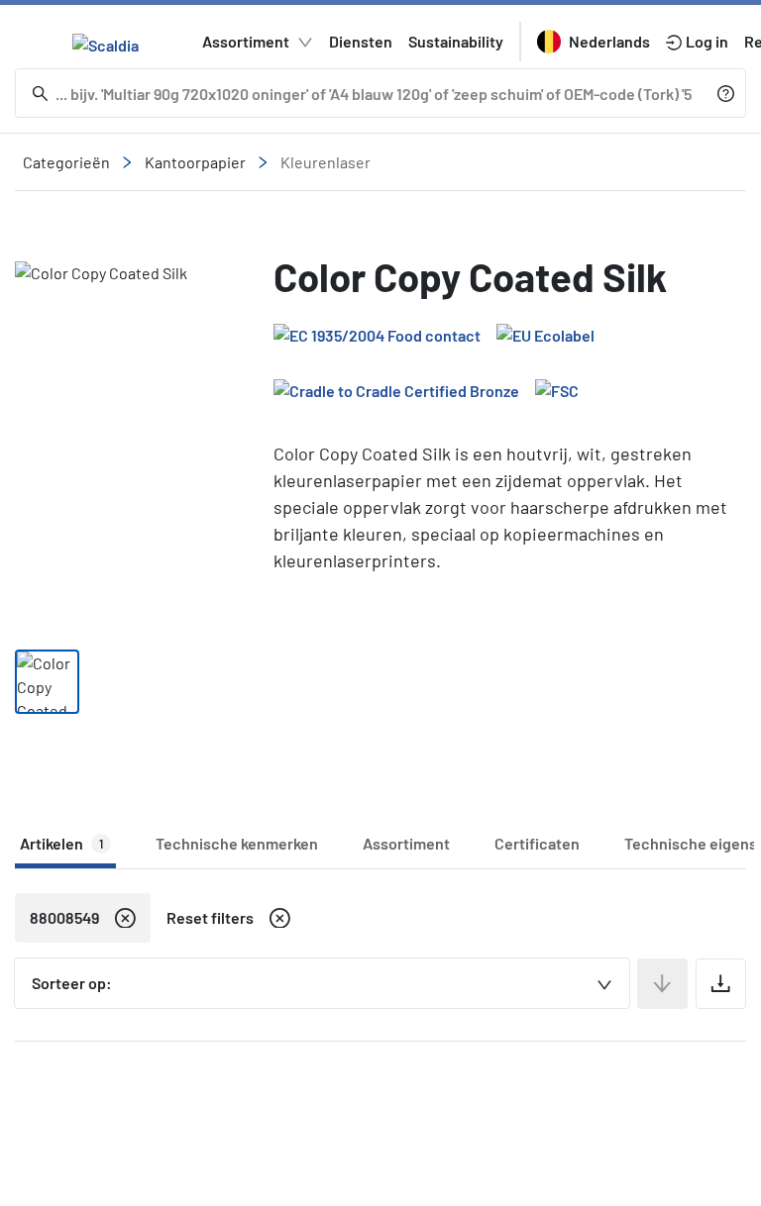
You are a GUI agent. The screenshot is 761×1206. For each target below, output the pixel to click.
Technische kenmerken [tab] (237, 843)
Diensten (360, 41)
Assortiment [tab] (406, 843)
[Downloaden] (721, 983)
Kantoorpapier (195, 161)
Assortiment (245, 41)
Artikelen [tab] (61, 843)
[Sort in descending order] (662, 983)
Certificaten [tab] (537, 843)
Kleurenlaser (325, 161)
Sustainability (455, 41)
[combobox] (322, 983)
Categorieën (66, 161)
